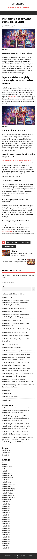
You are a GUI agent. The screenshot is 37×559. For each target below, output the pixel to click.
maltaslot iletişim (7, 486)
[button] (34, 13)
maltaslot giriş (8, 246)
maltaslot (25, 242)
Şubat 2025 (5, 455)
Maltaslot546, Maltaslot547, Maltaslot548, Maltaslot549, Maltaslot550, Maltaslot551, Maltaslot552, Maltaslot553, (15, 303)
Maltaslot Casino (7, 477)
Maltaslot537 (6, 519)
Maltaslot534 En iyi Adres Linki (11, 320)
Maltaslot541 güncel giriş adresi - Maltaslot (15, 416)
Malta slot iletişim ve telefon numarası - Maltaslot (18, 408)
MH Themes (18, 555)
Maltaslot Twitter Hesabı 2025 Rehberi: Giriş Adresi (18, 329)
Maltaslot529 (6, 504)
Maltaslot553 (6, 548)
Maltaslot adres (7, 473)
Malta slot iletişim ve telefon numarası (14, 308)
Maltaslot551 (6, 543)
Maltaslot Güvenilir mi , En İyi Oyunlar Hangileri (17, 351)
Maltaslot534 (6, 513)
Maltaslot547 (6, 535)
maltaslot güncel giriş (8, 484)
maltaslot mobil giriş (8, 488)
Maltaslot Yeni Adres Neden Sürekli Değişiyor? (16, 354)
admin (15, 26)
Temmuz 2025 (6, 450)
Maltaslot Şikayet (7, 491)
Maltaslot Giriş (6, 400)
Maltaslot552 (6, 546)
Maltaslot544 (6, 528)
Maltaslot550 (6, 541)
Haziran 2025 (6, 453)
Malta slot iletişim (7, 469)
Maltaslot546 (6, 532)
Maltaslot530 (6, 506)
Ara (3, 286)
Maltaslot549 (6, 539)
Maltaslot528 (6, 502)
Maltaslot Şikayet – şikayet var (11, 347)
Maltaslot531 (6, 508)
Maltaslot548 (6, 537)
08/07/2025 (7, 26)
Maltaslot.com (7, 231)
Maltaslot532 (6, 510)
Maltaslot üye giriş (8, 495)
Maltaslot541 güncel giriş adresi (12, 311)
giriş (3, 462)
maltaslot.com (6, 393)
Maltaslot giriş (6, 482)
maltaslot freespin (8, 480)
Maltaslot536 (6, 517)
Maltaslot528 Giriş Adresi (10, 397)
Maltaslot (5, 471)
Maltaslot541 (6, 521)
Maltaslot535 (6, 515)
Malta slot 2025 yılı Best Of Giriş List (13, 294)
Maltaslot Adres (7, 390)
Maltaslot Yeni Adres (8, 497)
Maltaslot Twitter (7, 493)
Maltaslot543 (6, 526)
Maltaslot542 (6, 524)
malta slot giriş (12, 242)
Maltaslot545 (6, 530)
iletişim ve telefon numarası (11, 344)
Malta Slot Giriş (7, 297)
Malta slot (12, 97)
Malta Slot (5, 464)
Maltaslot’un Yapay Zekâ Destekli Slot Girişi (15, 335)
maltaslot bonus (7, 475)
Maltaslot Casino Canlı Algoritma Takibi (14, 332)
